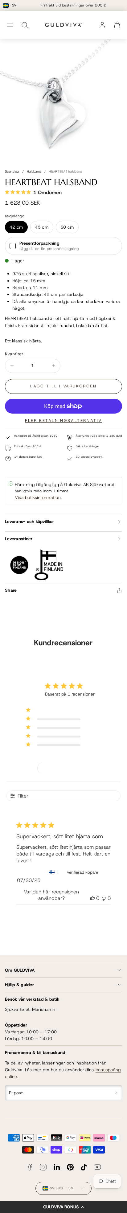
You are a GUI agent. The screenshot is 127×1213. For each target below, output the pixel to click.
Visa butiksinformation (38, 497)
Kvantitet (14, 354)
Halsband (34, 171)
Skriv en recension (63, 767)
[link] (102, 25)
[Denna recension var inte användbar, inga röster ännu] (104, 898)
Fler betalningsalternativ (63, 420)
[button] (63, 1207)
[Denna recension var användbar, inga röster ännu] (92, 898)
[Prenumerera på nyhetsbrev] (116, 1093)
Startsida (12, 171)
